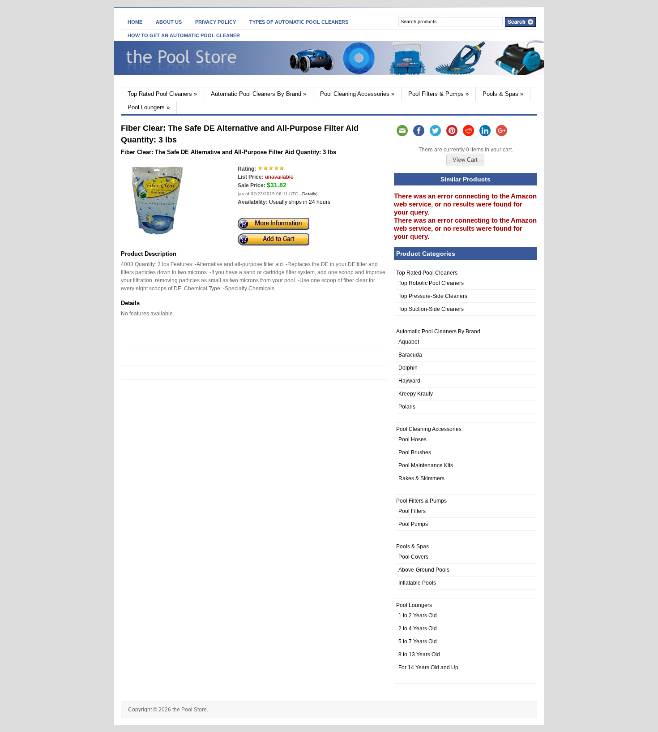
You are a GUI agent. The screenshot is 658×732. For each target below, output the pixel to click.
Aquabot (408, 342)
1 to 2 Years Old (417, 615)
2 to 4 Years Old (417, 628)
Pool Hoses (412, 439)
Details (309, 193)
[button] (465, 160)
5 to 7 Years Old (417, 641)
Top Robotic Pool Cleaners (431, 283)
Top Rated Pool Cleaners (162, 93)
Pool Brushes (414, 452)
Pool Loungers (149, 107)
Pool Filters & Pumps (438, 93)
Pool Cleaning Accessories (357, 93)
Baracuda (410, 355)
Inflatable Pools (417, 583)
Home (135, 22)
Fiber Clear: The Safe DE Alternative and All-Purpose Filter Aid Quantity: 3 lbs (228, 152)
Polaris (406, 407)
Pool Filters (412, 511)
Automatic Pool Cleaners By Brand (258, 93)
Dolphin (408, 368)
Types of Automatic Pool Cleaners (298, 22)
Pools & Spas (503, 93)
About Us (169, 22)
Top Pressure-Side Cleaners (432, 296)
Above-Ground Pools (423, 570)
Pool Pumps (413, 524)
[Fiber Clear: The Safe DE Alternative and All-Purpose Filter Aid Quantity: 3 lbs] (157, 235)
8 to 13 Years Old (419, 654)
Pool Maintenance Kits (425, 465)
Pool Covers (413, 557)
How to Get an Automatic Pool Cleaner (184, 35)
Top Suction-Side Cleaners (431, 309)
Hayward (409, 381)
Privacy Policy (215, 22)
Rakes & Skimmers (421, 478)
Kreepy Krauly (415, 394)
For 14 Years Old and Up (428, 667)
